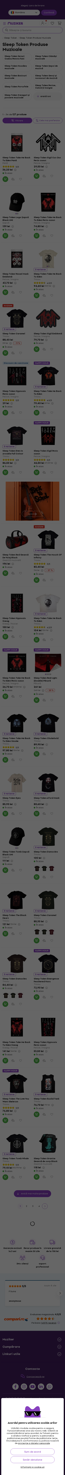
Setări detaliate (32, 1460)
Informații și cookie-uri (32, 1467)
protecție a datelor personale (34, 1443)
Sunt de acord (32, 1452)
